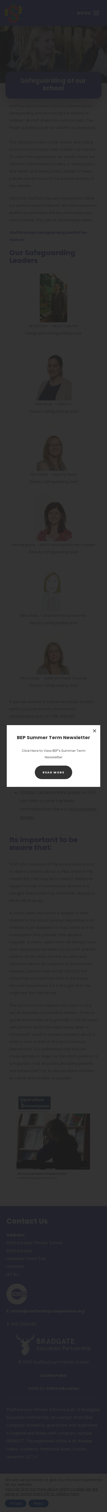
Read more (57, 774)
